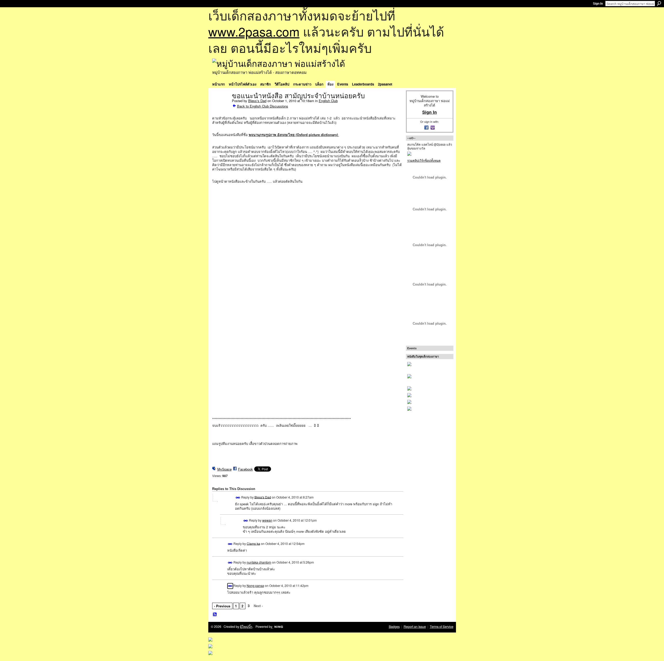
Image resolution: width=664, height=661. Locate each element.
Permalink (238, 497)
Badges (394, 626)
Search (659, 3)
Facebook (245, 469)
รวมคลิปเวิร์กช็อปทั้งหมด (424, 160)
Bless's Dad (257, 100)
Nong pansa (255, 585)
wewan (267, 520)
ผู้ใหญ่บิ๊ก (246, 626)
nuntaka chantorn (259, 562)
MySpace (224, 469)
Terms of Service (441, 626)
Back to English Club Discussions (262, 106)
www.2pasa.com (254, 31)
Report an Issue (415, 626)
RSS (215, 614)
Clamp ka (253, 543)
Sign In (598, 3)
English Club (328, 100)
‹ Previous (222, 605)
